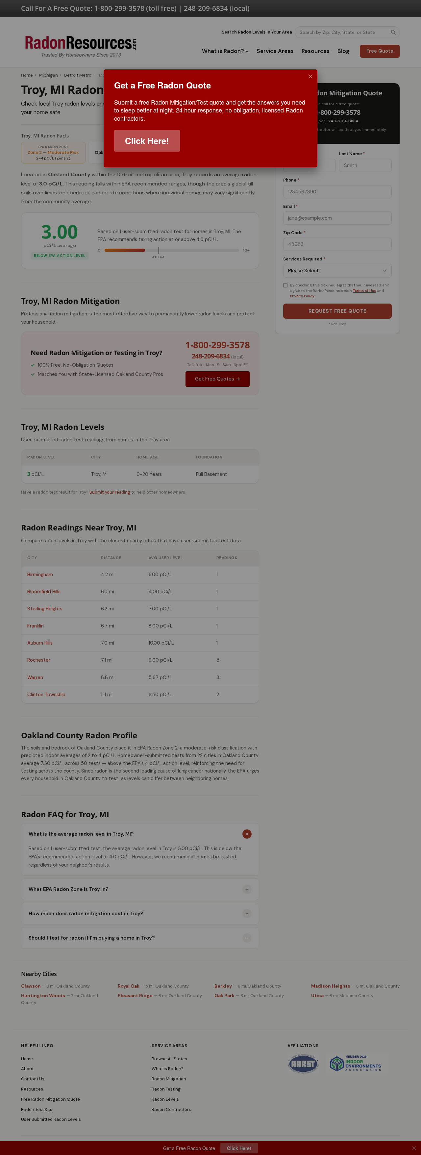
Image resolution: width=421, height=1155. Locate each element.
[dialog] (210, 118)
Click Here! (147, 141)
